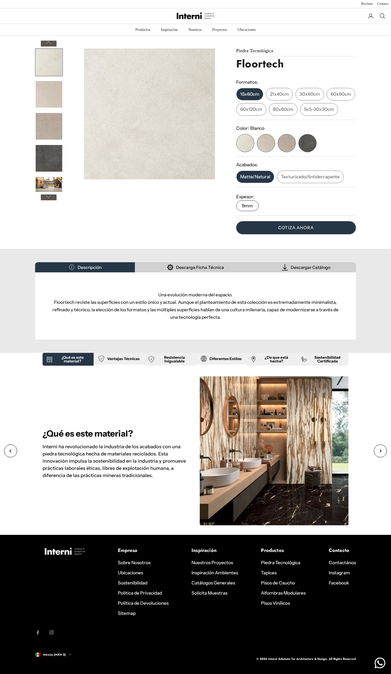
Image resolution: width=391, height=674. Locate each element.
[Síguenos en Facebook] (37, 632)
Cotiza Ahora (296, 227)
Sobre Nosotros (134, 562)
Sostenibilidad (132, 583)
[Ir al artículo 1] (49, 62)
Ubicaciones (247, 30)
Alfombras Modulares (283, 593)
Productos (142, 30)
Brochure (367, 4)
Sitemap (127, 613)
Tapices (269, 572)
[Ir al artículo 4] (49, 158)
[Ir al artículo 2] (49, 94)
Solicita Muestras (209, 593)
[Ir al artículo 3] (49, 126)
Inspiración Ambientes (215, 572)
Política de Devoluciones (143, 603)
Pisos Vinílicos (275, 603)
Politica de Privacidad (140, 593)
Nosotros (195, 30)
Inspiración (169, 30)
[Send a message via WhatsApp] (380, 663)
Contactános (342, 562)
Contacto (382, 4)
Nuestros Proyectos (212, 562)
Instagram (339, 572)
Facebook (339, 583)
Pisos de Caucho (278, 583)
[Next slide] (380, 451)
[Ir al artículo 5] (49, 184)
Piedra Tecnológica (280, 562)
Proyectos (219, 30)
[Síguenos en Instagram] (51, 632)
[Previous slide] (10, 451)
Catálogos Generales (213, 583)
